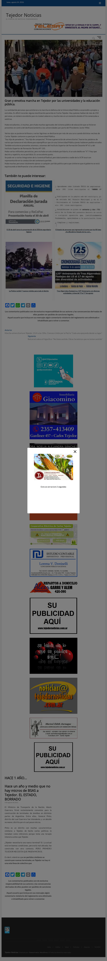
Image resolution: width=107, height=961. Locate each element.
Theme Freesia (34, 952)
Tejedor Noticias (23, 15)
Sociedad (97, 947)
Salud (67, 947)
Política (57, 947)
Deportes (87, 947)
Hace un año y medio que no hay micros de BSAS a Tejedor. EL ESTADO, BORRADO (27, 792)
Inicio (49, 947)
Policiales (76, 947)
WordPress (44, 952)
